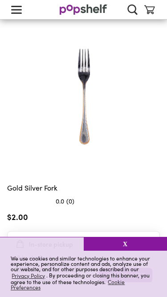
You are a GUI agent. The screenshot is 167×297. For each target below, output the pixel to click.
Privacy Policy (28, 275)
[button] (42, 244)
